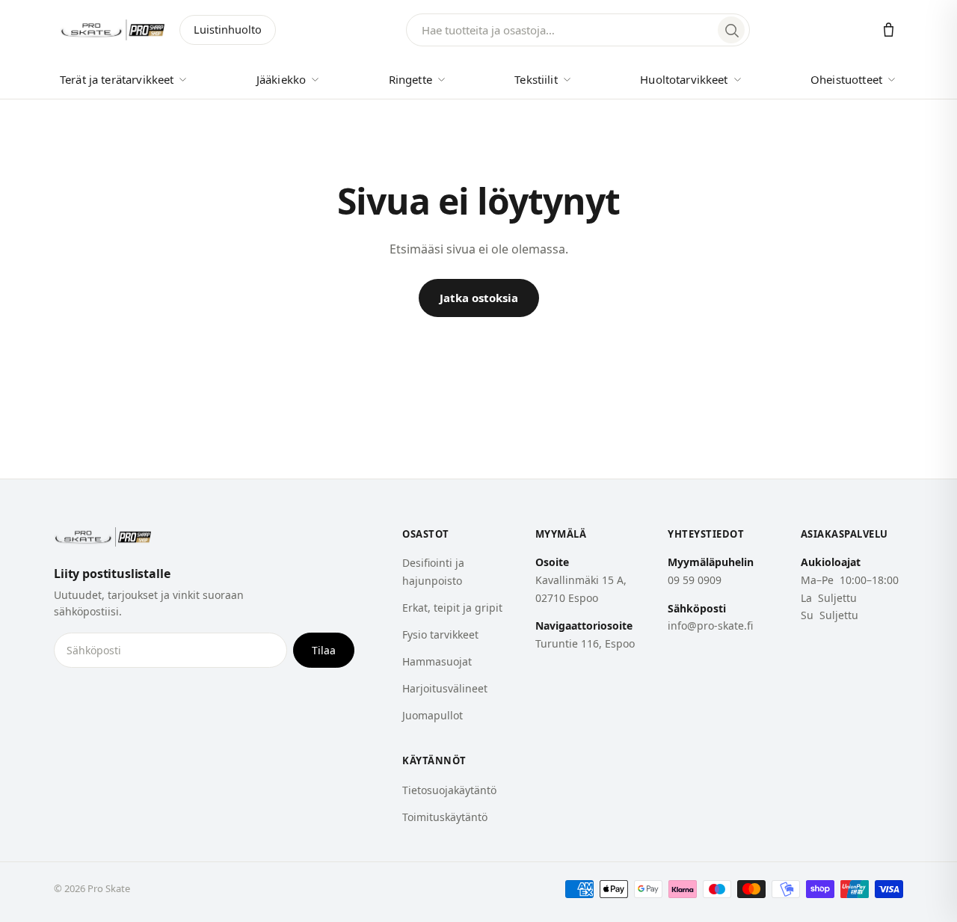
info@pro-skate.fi (710, 625)
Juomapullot (432, 715)
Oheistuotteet (846, 79)
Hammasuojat (437, 661)
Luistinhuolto (228, 29)
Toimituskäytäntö (444, 817)
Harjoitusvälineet (444, 688)
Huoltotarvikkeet (683, 79)
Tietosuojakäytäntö (449, 790)
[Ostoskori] (888, 30)
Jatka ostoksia (479, 297)
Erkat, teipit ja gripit (452, 607)
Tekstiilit (536, 79)
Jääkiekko (281, 79)
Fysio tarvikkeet (440, 634)
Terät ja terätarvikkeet (116, 79)
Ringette (410, 79)
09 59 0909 (694, 580)
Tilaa (324, 650)
